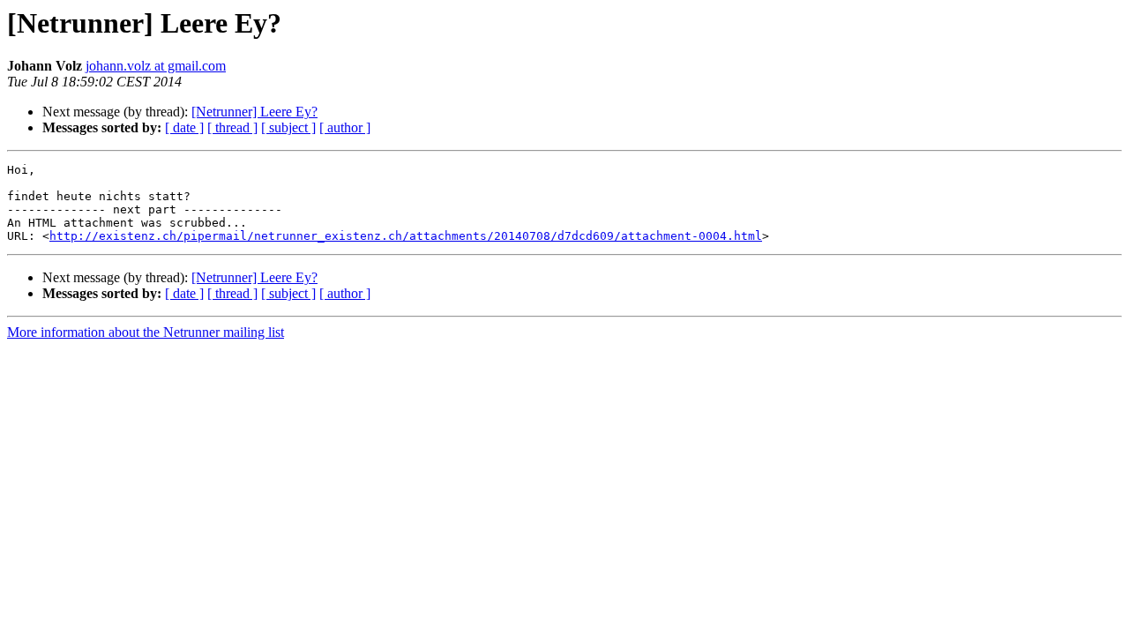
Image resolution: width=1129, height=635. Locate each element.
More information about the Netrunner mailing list (145, 332)
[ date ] (184, 127)
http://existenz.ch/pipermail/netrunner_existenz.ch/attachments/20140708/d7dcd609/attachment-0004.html (405, 236)
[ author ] (344, 127)
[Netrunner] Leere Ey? (254, 111)
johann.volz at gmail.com (156, 65)
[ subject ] (288, 127)
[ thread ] (232, 127)
